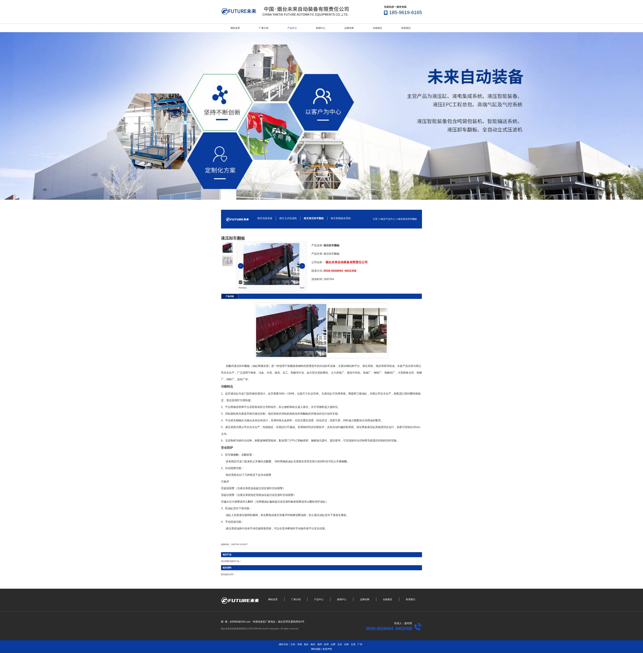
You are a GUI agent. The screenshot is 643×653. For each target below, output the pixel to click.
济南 (299, 644)
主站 (293, 644)
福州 (319, 644)
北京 (339, 644)
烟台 (306, 644)
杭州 (326, 644)
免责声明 (327, 649)
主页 (375, 219)
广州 (360, 644)
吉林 (346, 644)
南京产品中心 (388, 219)
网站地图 (315, 649)
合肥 (333, 644)
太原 (353, 644)
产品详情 (230, 296)
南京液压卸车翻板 (407, 219)
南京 (313, 644)
